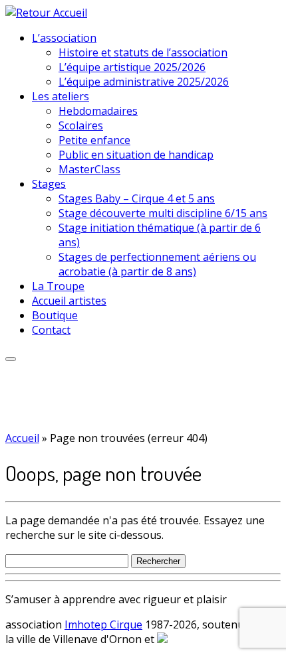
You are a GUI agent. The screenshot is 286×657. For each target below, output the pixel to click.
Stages (49, 184)
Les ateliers (60, 96)
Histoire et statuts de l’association (143, 52)
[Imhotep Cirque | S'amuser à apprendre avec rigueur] (46, 12)
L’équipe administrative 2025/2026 (144, 81)
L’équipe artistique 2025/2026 (132, 67)
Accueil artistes (69, 300)
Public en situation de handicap (136, 154)
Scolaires (81, 125)
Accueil (22, 438)
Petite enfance (94, 140)
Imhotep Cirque (103, 624)
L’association (64, 38)
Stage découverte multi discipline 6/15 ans (163, 213)
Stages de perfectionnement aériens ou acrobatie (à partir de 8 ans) (157, 264)
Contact (51, 330)
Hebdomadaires (98, 111)
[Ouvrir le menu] (10, 359)
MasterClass (89, 169)
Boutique (55, 315)
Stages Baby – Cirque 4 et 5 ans (137, 198)
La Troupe (58, 286)
